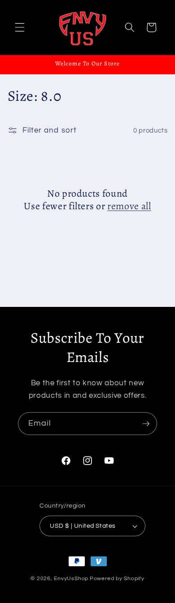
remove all (129, 206)
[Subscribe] (146, 423)
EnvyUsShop (71, 578)
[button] (20, 27)
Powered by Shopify (117, 578)
